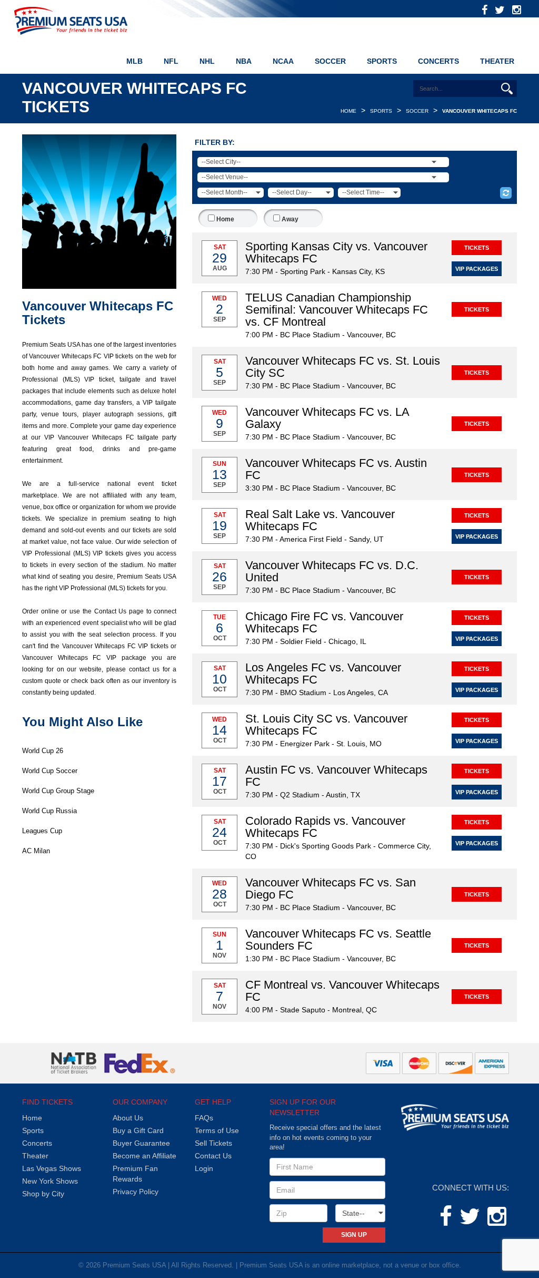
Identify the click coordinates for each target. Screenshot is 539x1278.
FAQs (204, 1118)
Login (204, 1168)
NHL (207, 61)
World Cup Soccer (49, 771)
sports (381, 111)
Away (289, 219)
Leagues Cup (42, 831)
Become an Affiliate (144, 1156)
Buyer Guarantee (141, 1143)
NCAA (283, 61)
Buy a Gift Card (138, 1130)
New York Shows (50, 1181)
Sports (33, 1130)
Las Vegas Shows (51, 1168)
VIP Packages (476, 269)
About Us (128, 1118)
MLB (134, 61)
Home (348, 111)
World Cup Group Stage (58, 791)
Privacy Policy (135, 1191)
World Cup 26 (42, 751)
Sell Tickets (213, 1143)
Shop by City (43, 1193)
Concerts (438, 61)
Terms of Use (217, 1130)
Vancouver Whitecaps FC (479, 111)
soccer (417, 111)
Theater (497, 61)
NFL (171, 61)
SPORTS (382, 61)
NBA (244, 61)
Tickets (476, 248)
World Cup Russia (49, 811)
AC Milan (36, 851)
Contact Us (213, 1156)
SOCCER (330, 61)
